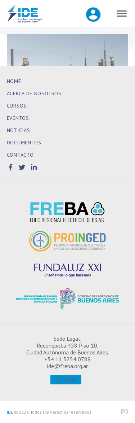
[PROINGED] (68, 241)
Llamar (68, 379)
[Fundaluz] (68, 270)
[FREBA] (68, 212)
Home (14, 81)
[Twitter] (23, 167)
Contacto (20, 155)
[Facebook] (12, 167)
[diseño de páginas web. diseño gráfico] (124, 412)
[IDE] (25, 15)
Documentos (24, 142)
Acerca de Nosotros (34, 93)
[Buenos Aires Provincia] (68, 299)
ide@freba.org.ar (67, 366)
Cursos (17, 106)
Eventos (18, 118)
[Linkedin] (34, 167)
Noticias (18, 130)
